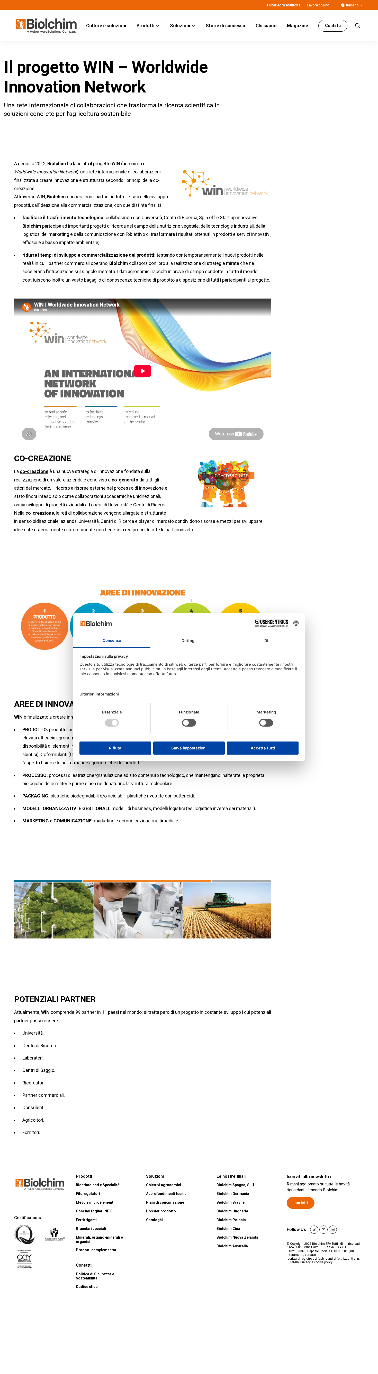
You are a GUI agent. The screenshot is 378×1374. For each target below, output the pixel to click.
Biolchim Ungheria (232, 1211)
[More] (361, 5)
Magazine (297, 25)
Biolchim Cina (228, 1229)
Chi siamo (266, 25)
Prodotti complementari (97, 1250)
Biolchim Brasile (231, 1202)
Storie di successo (225, 25)
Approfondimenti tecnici (166, 1194)
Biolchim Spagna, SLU (235, 1185)
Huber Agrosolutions (283, 5)
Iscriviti (300, 1202)
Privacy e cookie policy (316, 1262)
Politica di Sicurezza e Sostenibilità (95, 1276)
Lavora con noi (318, 5)
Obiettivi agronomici (163, 1185)
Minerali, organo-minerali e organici (99, 1239)
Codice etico (87, 1287)
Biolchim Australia (232, 1246)
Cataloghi (154, 1220)
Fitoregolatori (88, 1194)
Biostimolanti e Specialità (98, 1185)
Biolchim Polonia (231, 1220)
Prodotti (146, 25)
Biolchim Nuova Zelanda (237, 1237)
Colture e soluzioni (106, 25)
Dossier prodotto (161, 1211)
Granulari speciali (91, 1229)
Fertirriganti (86, 1220)
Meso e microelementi (95, 1202)
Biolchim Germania (233, 1194)
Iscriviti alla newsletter (309, 1176)
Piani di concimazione (165, 1202)
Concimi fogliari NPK (94, 1211)
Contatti (333, 25)
